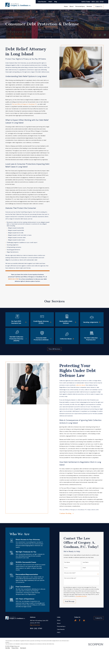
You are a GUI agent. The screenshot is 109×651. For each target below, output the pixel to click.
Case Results (42, 1)
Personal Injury (61, 626)
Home (58, 620)
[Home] (18, 5)
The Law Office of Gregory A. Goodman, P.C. (24, 104)
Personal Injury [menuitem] (80, 6)
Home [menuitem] (66, 6)
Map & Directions (35, 625)
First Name (67, 562)
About (59, 623)
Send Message (69, 601)
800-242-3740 (98, 1)
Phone (66, 567)
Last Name (85, 562)
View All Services (54, 349)
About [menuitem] (71, 6)
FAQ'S (50, 1)
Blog (55, 1)
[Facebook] (80, 620)
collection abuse (80, 385)
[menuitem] (7, 648)
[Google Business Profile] (84, 620)
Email (84, 567)
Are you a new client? (70, 573)
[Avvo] (75, 620)
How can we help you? (70, 578)
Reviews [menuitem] (89, 6)
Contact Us (98, 6)
